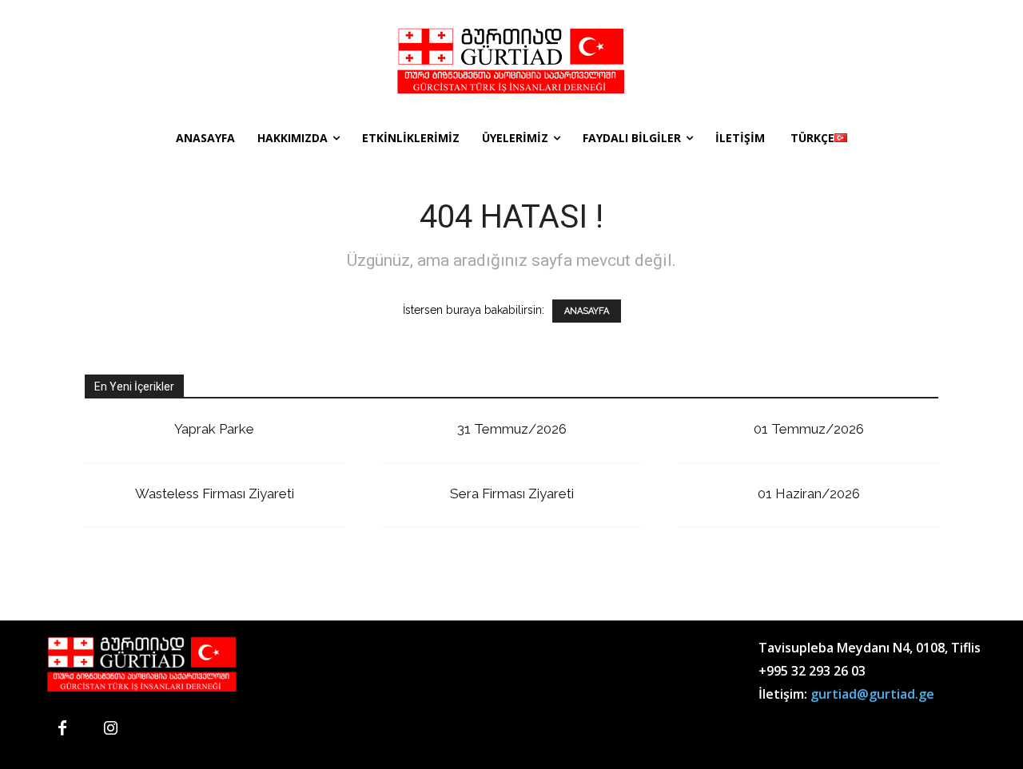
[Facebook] (62, 729)
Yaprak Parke (214, 429)
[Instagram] (110, 729)
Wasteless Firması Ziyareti (214, 493)
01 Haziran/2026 (809, 493)
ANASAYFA (586, 311)
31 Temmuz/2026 (512, 429)
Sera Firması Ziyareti (512, 493)
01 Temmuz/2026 (809, 429)
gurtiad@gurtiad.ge (872, 694)
